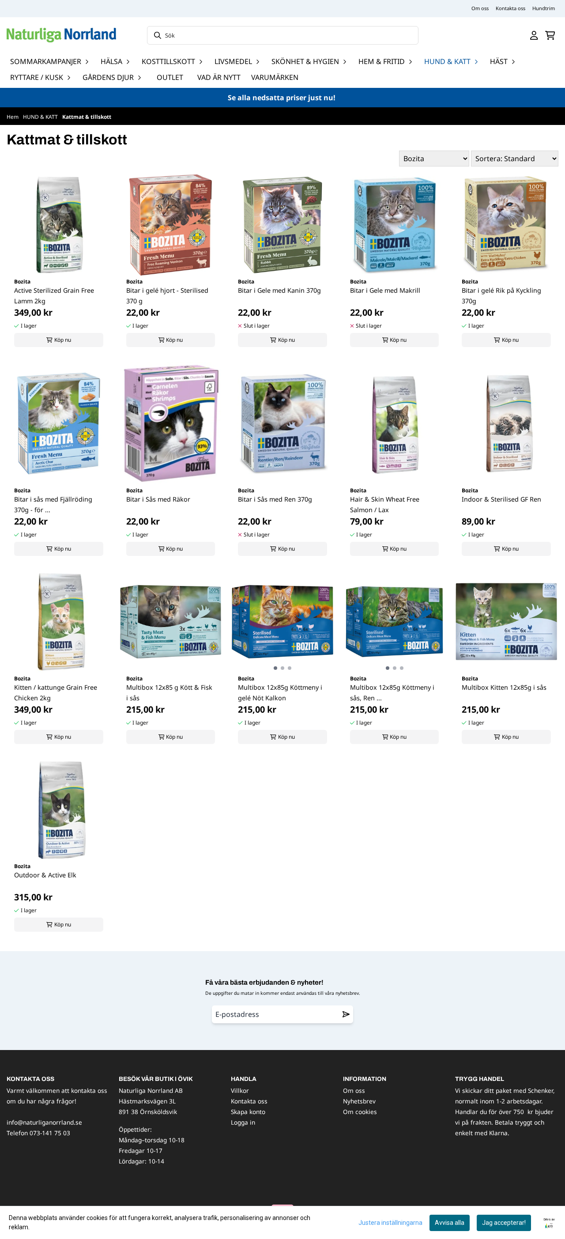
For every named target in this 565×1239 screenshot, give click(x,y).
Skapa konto (248, 1111)
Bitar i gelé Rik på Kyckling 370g (501, 295)
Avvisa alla (449, 1222)
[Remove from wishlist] (346, 1014)
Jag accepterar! (504, 1222)
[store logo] (61, 35)
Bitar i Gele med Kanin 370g (279, 290)
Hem (13, 117)
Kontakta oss (510, 8)
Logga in (243, 1122)
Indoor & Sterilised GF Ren (501, 499)
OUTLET (170, 77)
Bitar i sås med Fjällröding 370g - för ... (53, 504)
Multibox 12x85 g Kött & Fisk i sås (169, 692)
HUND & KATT (41, 117)
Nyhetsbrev (359, 1101)
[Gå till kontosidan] (534, 35)
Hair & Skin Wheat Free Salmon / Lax (384, 504)
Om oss (480, 8)
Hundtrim (543, 8)
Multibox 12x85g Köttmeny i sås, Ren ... (392, 692)
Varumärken (274, 77)
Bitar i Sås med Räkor (158, 499)
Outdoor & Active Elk (45, 875)
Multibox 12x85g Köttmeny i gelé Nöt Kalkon (280, 692)
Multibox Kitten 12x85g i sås (504, 687)
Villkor (240, 1090)
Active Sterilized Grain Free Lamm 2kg (54, 295)
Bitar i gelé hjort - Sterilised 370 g (167, 295)
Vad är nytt (219, 77)
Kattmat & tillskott (86, 117)
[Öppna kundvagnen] (550, 35)
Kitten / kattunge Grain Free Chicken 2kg (55, 692)
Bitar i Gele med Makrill (385, 290)
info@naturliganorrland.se (44, 1122)
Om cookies (360, 1111)
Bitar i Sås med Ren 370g (275, 499)
